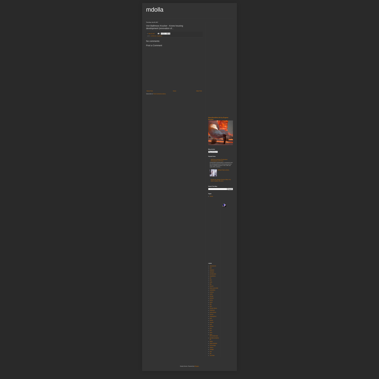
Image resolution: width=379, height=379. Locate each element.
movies (212, 322)
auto (211, 282)
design (211, 296)
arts (211, 280)
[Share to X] (166, 34)
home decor (213, 312)
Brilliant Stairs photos (223, 170)
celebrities (212, 290)
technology (213, 345)
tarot (211, 332)
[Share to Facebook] (167, 34)
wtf (210, 353)
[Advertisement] (214, 33)
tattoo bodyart (213, 343)
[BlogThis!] (164, 34)
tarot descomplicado (214, 335)
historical (212, 310)
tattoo (211, 341)
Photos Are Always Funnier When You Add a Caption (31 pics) (221, 180)
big (210, 284)
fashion (212, 298)
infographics (213, 316)
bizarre (211, 286)
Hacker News (213, 308)
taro (211, 330)
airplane (212, 270)
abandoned (213, 266)
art (210, 278)
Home (174, 91)
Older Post (199, 91)
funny (211, 300)
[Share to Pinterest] (169, 34)
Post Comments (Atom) (159, 94)
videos (211, 347)
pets (211, 324)
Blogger (197, 366)
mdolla (154, 9)
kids (211, 318)
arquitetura (159, 35)
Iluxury (211, 314)
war (211, 351)
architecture (153, 35)
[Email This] (162, 34)
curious (212, 292)
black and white (214, 288)
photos (211, 326)
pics (211, 328)
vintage (212, 349)
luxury (211, 320)
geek (211, 302)
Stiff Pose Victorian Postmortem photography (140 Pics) (219, 160)
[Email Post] (158, 33)
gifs (211, 304)
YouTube (212, 355)
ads (211, 268)
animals (212, 272)
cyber (211, 294)
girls (211, 306)
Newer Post (150, 91)
